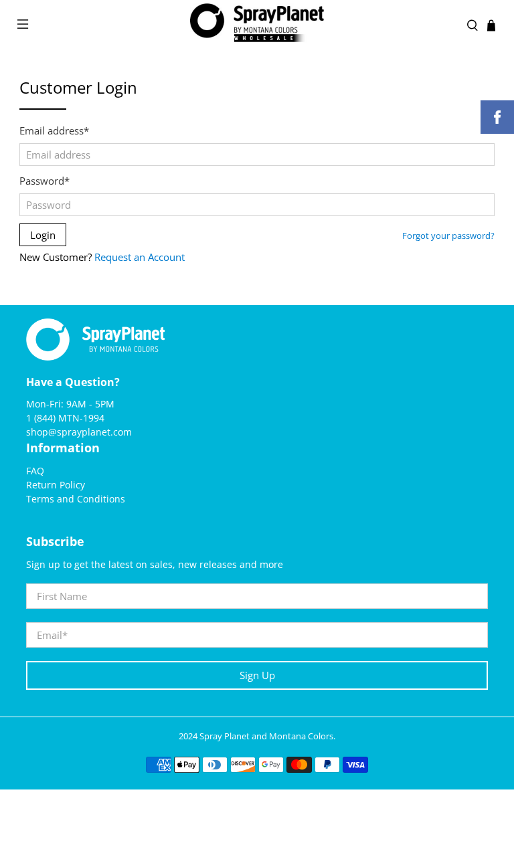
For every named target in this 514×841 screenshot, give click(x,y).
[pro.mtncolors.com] (257, 25)
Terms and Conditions (75, 498)
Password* (44, 180)
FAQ (35, 470)
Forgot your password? (448, 236)
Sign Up (257, 675)
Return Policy (55, 484)
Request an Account (139, 257)
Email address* (54, 130)
